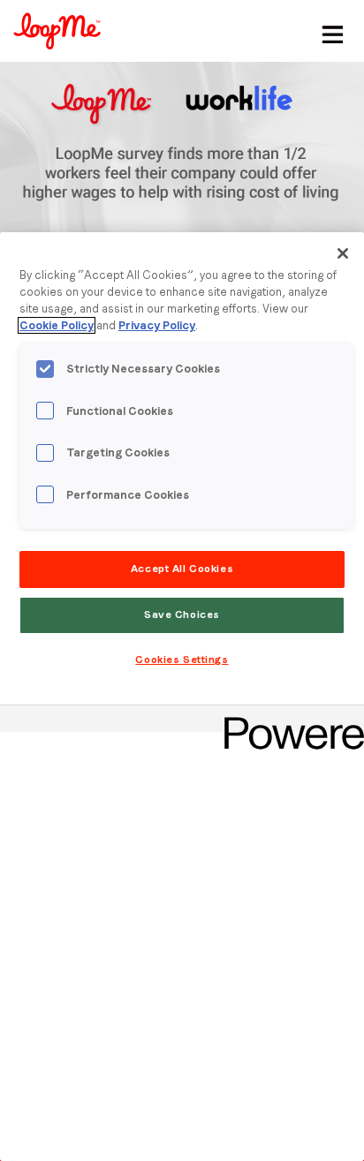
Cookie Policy (56, 325)
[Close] (342, 253)
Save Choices (182, 614)
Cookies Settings (181, 659)
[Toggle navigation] (329, 31)
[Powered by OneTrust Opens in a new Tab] (288, 721)
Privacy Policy (156, 325)
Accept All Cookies (182, 568)
